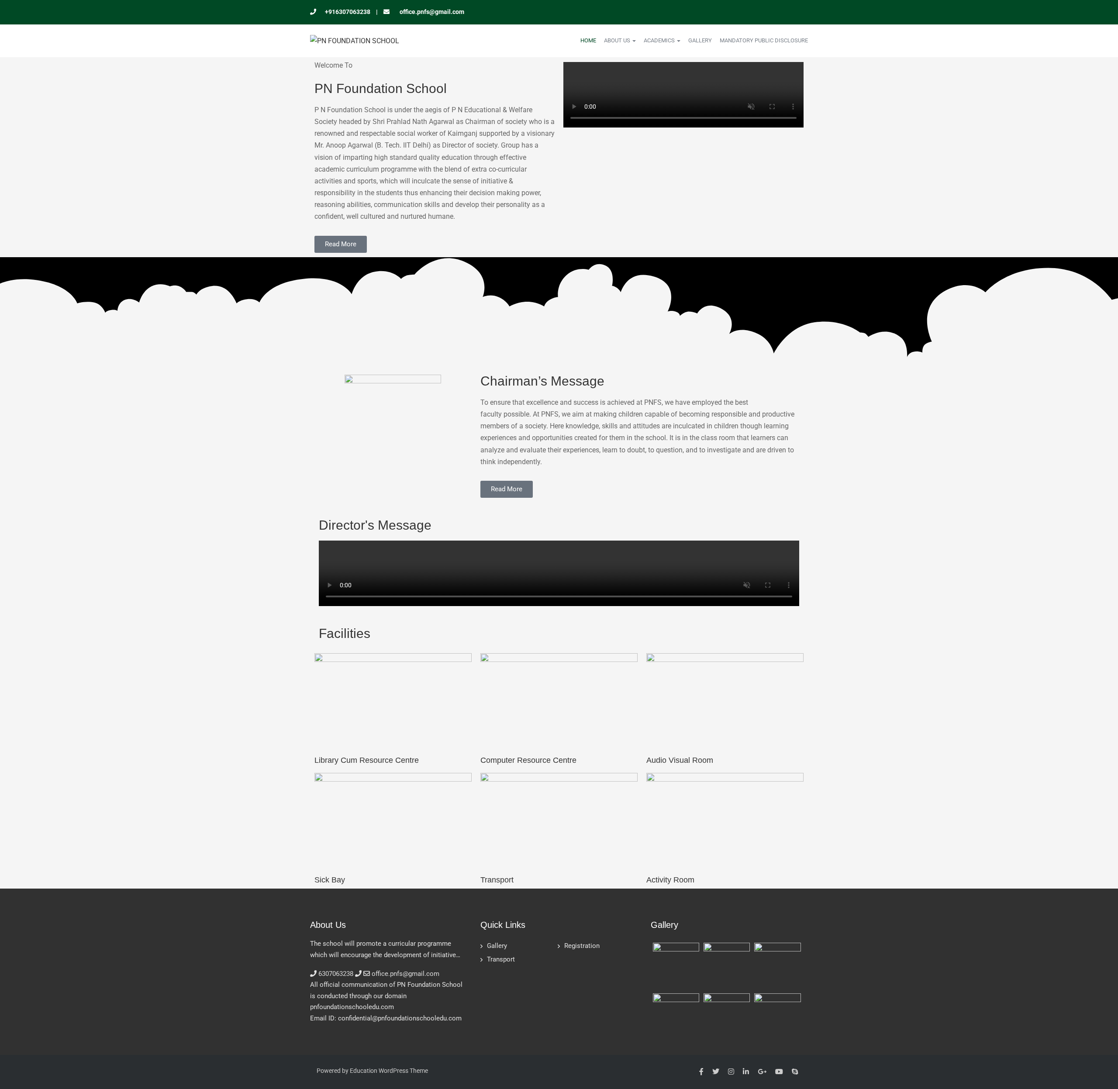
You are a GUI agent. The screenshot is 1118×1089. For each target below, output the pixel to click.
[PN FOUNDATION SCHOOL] (354, 40)
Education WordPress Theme (389, 1070)
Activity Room (670, 879)
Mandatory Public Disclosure (764, 40)
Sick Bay (329, 879)
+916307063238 (347, 11)
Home (588, 40)
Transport (497, 879)
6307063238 (335, 974)
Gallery (700, 40)
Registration (582, 946)
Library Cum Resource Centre (366, 760)
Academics (660, 40)
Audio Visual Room (679, 760)
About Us (617, 40)
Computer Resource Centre (528, 760)
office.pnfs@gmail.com (431, 11)
